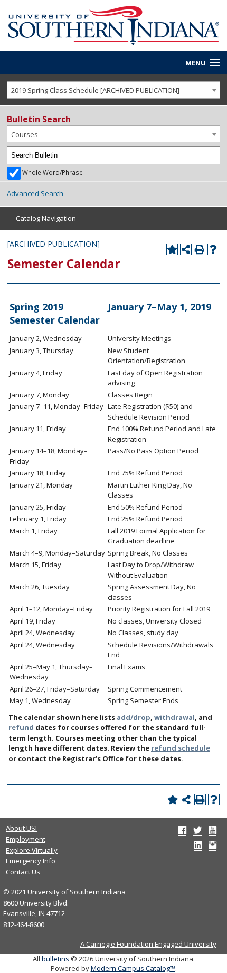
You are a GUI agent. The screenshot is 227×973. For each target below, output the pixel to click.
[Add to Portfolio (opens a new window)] (172, 249)
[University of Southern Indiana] (113, 24)
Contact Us (23, 872)
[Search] (211, 155)
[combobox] (113, 90)
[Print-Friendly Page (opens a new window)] (199, 249)
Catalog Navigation (46, 218)
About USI (21, 828)
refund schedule (180, 748)
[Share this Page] (186, 249)
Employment (25, 839)
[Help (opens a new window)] (213, 249)
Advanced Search (35, 193)
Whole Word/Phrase (52, 172)
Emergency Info (30, 860)
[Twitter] (197, 830)
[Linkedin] (198, 845)
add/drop (133, 717)
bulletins (55, 959)
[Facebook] (182, 830)
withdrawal (174, 717)
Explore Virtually (32, 850)
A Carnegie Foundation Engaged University (148, 944)
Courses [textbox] (24, 134)
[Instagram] (212, 845)
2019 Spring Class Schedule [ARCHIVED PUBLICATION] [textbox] (95, 90)
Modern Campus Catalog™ (133, 968)
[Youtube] (212, 830)
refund (21, 727)
